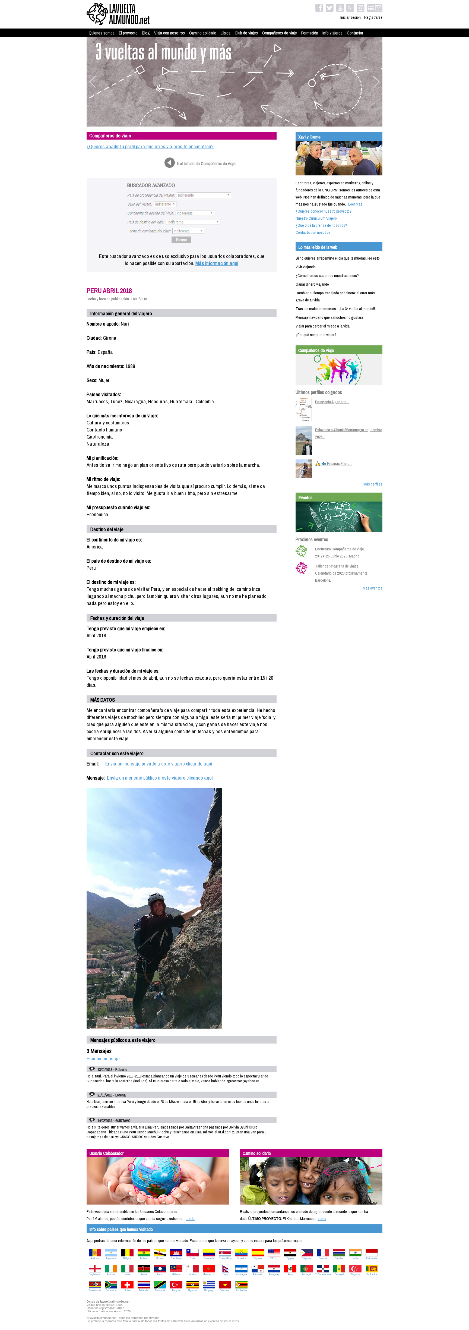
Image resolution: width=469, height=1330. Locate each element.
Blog (146, 33)
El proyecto (128, 33)
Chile (192, 1258)
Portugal (306, 1274)
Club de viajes (246, 33)
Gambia (339, 1258)
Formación (309, 33)
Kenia (144, 1274)
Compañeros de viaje (279, 33)
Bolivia (143, 1258)
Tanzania (160, 1290)
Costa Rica (225, 1258)
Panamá (257, 1274)
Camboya (176, 1258)
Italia (127, 1274)
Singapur (355, 1274)
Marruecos (209, 1274)
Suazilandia (94, 1290)
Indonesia (371, 1258)
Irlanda (111, 1274)
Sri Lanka (371, 1274)
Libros (225, 33)
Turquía (176, 1290)
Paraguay (274, 1274)
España (257, 1258)
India (355, 1258)
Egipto (290, 1258)
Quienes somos (102, 33)
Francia (323, 1258)
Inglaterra (95, 1274)
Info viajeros (332, 33)
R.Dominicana (323, 1274)
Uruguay (209, 1290)
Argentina (111, 1258)
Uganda (192, 1290)
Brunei (159, 1258)
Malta (192, 1274)
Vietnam (225, 1290)
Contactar (355, 33)
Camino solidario (202, 33)
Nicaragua (241, 1274)
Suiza (127, 1290)
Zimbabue (241, 1290)
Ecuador (241, 1258)
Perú (290, 1274)
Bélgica (127, 1258)
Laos (160, 1274)
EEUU (273, 1258)
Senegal (339, 1274)
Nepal (225, 1274)
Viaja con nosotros (169, 33)
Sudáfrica (111, 1290)
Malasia (176, 1274)
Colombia (209, 1258)
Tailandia (143, 1290)
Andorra (94, 1258)
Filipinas (306, 1258)
